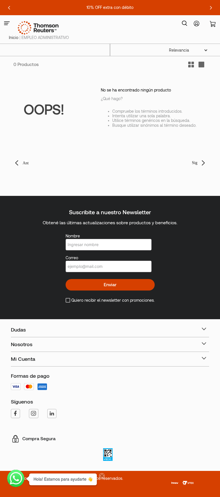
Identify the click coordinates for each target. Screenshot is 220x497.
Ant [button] (26, 163)
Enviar (110, 284)
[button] (6, 24)
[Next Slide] (210, 8)
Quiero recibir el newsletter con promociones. (113, 300)
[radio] (201, 64)
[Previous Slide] (9, 8)
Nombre (73, 236)
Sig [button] (194, 163)
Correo (72, 258)
